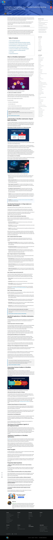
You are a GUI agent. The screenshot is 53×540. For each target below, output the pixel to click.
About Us (18, 526)
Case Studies (7, 527)
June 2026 (40, 41)
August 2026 (40, 38)
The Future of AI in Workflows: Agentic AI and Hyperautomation (19, 48)
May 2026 (40, 42)
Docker (39, 80)
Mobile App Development (41, 93)
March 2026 (40, 45)
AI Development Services (8, 516)
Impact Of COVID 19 (41, 85)
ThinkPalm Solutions (41, 112)
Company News (40, 72)
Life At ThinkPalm (31, 526)
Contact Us (18, 527)
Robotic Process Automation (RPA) (42, 97)
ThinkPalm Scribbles (41, 111)
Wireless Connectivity (41, 115)
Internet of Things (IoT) (41, 89)
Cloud (29, 517)
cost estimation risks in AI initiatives (24, 401)
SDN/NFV (39, 98)
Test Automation (40, 108)
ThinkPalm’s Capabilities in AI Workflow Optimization (17, 50)
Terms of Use (29, 537)
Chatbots (39, 68)
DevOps (39, 76)
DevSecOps (40, 77)
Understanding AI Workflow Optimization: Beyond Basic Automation (19, 42)
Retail (18, 516)
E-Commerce (40, 81)
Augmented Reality (41, 60)
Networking (40, 94)
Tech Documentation (41, 101)
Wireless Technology (31, 516)
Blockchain (40, 64)
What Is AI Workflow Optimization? (14, 40)
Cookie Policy (32, 537)
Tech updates (40, 102)
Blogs (7, 526)
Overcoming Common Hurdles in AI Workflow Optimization (18, 47)
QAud (40, 516)
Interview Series (40, 90)
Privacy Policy (36, 537)
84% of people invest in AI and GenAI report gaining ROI (18, 287)
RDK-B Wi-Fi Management (9, 521)
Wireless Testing (40, 116)
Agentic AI (40, 56)
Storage (18, 517)
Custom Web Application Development (43, 73)
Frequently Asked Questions (13, 53)
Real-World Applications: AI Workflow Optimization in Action (18, 45)
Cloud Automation (40, 69)
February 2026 (40, 46)
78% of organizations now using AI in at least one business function (21, 199)
